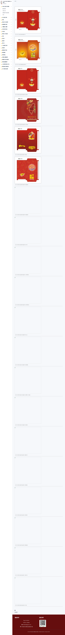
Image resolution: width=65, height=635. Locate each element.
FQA (3, 14)
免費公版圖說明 (6, 57)
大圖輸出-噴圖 (6, 26)
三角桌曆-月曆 (6, 45)
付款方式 (4, 10)
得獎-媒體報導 (6, 62)
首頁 (15, 1)
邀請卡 (6, 41)
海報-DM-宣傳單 (6, 22)
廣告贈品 (6, 52)
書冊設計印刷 (6, 50)
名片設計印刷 (6, 17)
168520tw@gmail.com (27, 624)
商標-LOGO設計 (6, 33)
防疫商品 (6, 55)
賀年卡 (6, 43)
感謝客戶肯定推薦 (6, 12)
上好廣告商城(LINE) (6, 64)
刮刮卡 (6, 38)
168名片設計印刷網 (6, 6)
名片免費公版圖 (6, 69)
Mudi (49, 631)
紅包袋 (6, 31)
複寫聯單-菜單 (6, 24)
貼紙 (6, 19)
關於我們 (4, 8)
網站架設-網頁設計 (6, 66)
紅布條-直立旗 (6, 29)
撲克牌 (6, 48)
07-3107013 (4, 3)
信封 (6, 36)
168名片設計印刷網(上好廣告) (34, 631)
